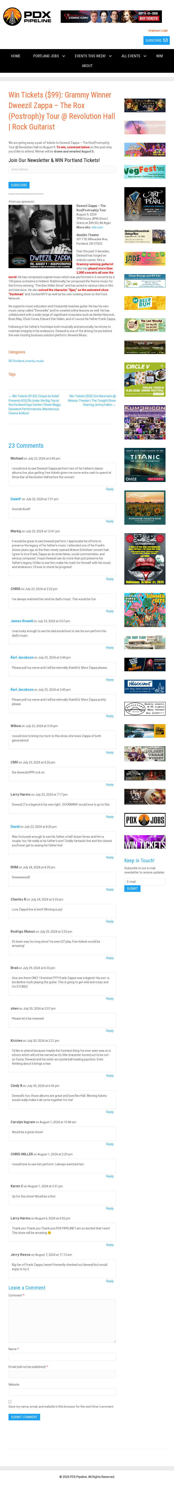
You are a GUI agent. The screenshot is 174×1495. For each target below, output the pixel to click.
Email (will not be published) (28, 1367)
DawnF (16, 499)
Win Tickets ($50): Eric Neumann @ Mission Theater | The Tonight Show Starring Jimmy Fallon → (92, 400)
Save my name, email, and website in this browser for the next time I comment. (61, 1406)
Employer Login (158, 30)
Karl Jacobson (22, 657)
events (30, 361)
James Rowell (22, 621)
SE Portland (16, 361)
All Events (131, 56)
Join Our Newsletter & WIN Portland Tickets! (54, 160)
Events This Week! (90, 56)
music (40, 361)
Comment (16, 1295)
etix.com (97, 227)
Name (13, 1349)
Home (15, 56)
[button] (63, 56)
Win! (159, 56)
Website (13, 1384)
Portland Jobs (46, 56)
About (87, 65)
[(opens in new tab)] (111, 16)
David (15, 827)
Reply (110, 489)
